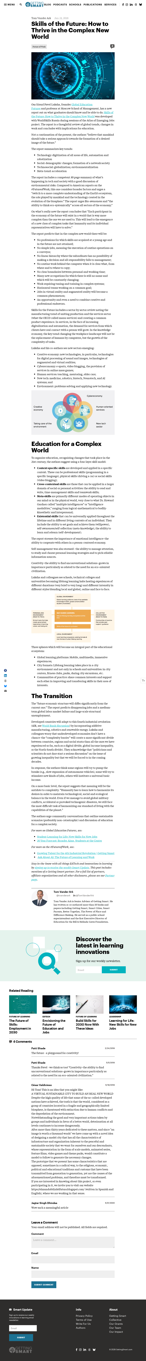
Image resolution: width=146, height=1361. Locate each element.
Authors (80, 1327)
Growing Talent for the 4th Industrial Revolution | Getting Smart (75, 853)
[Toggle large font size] (143, 680)
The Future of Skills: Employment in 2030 (20, 1026)
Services (110, 4)
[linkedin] (131, 4)
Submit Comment (43, 1285)
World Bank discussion (55, 725)
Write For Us (83, 1323)
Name (35, 1267)
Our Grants (116, 1323)
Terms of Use (84, 1319)
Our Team (115, 1327)
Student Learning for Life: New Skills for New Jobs (67, 836)
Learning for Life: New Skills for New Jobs (122, 1024)
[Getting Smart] (34, 4)
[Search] (21, 4)
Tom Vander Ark (41, 18)
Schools (75, 4)
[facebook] (123, 4)
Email (34, 1253)
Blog (47, 4)
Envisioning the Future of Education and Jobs (53, 1026)
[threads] (135, 4)
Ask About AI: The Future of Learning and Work (66, 857)
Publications (93, 4)
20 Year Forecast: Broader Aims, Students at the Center (69, 840)
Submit (114, 970)
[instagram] (126, 4)
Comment (37, 1233)
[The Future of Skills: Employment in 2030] (23, 1004)
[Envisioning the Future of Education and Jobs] (56, 1004)
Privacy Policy (84, 1315)
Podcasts (60, 4)
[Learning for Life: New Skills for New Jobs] (123, 1004)
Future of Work (39, 46)
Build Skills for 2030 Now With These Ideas (87, 1024)
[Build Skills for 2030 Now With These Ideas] (90, 1004)
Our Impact (116, 1331)
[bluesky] (140, 4)
